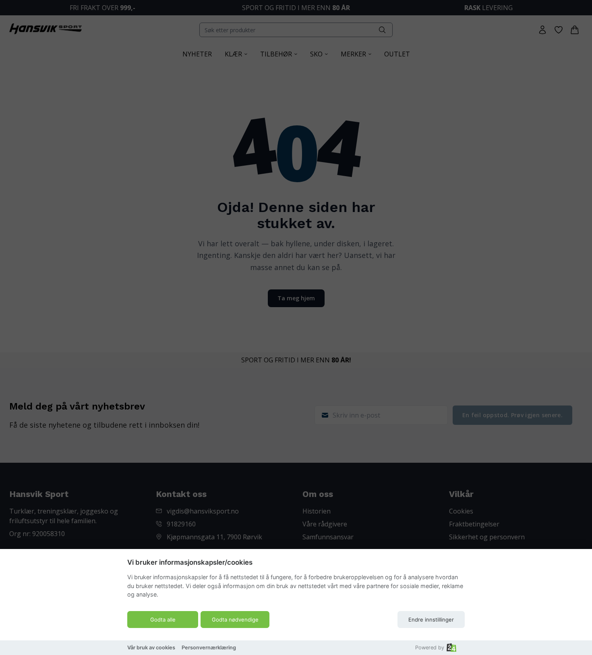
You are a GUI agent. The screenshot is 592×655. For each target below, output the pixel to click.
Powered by (429, 648)
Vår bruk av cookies (151, 648)
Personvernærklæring (209, 648)
